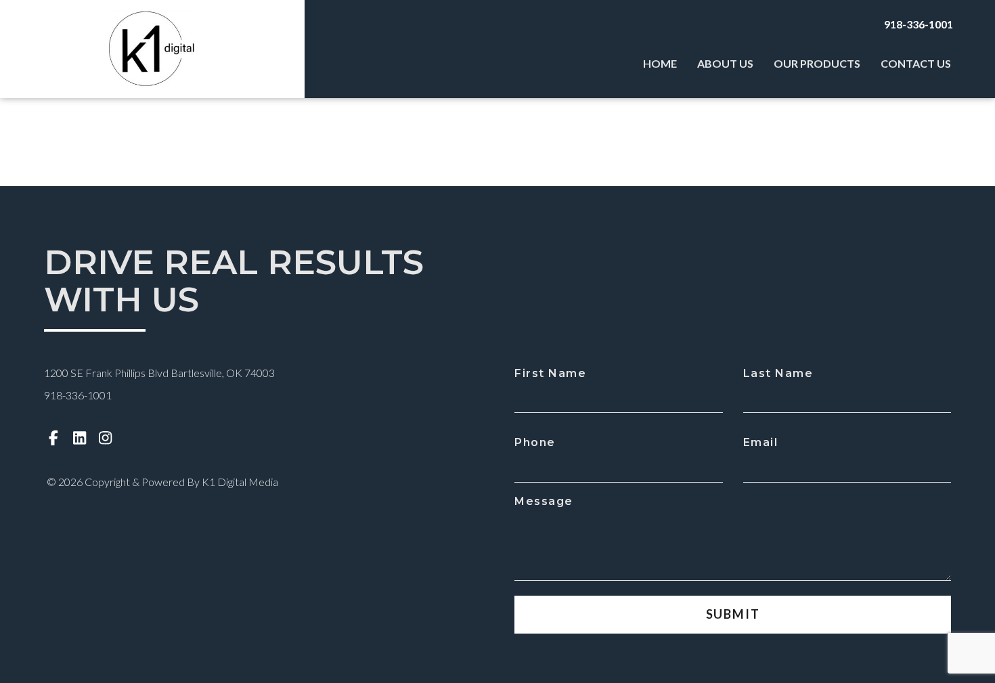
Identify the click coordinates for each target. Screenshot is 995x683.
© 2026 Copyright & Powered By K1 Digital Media (162, 481)
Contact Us (916, 63)
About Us (725, 63)
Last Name (778, 373)
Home (660, 63)
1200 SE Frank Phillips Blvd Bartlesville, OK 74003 (159, 372)
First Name (550, 373)
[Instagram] (105, 437)
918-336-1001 (918, 24)
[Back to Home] (152, 49)
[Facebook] (53, 437)
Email (760, 442)
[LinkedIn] (79, 437)
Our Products (817, 63)
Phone (535, 442)
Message (543, 501)
